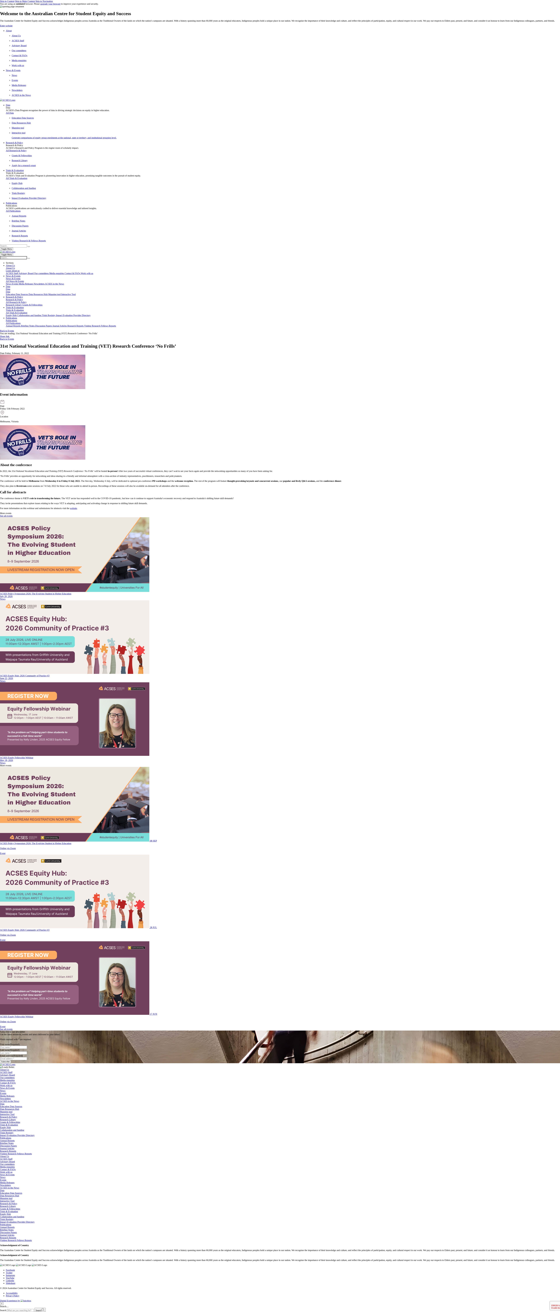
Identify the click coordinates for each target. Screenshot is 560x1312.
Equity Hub (5, 1127)
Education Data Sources (11, 1106)
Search (3, 1310)
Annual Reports (7, 1140)
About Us (4, 1069)
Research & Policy (8, 1117)
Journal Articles (7, 1148)
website (73, 508)
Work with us (6, 1085)
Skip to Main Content (25, 1)
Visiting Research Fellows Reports (16, 1153)
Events (3, 1093)
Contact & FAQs (8, 1083)
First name (10, 1044)
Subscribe (5, 1062)
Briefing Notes (7, 1143)
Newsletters (5, 1098)
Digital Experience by (10, 1300)
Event (2, 853)
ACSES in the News (9, 1101)
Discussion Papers (8, 1146)
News (2, 599)
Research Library (8, 1119)
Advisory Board (7, 1075)
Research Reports (8, 1151)
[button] (280, 25)
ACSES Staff (6, 1072)
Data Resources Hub (9, 1109)
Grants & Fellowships (10, 1122)
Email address (11, 1055)
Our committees (7, 1077)
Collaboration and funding (12, 1130)
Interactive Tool (7, 1114)
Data (2, 1104)
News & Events (7, 1088)
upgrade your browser (50, 4)
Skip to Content (7, 1)
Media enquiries (7, 1080)
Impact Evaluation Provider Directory (17, 1135)
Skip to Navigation (44, 1)
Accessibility (12, 1293)
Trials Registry (6, 1132)
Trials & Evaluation (9, 1125)
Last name (9, 1050)
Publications (5, 1138)
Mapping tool (6, 1111)
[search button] (29, 258)
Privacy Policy (12, 1296)
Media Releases (7, 1096)
